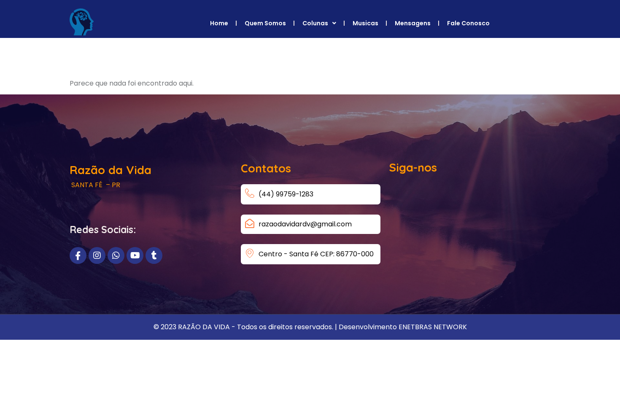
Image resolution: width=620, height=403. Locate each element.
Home (219, 23)
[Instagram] (97, 255)
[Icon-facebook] (78, 255)
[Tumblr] (154, 255)
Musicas (365, 23)
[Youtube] (135, 255)
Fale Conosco (468, 23)
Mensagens (413, 23)
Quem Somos (265, 23)
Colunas (315, 23)
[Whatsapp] (116, 255)
